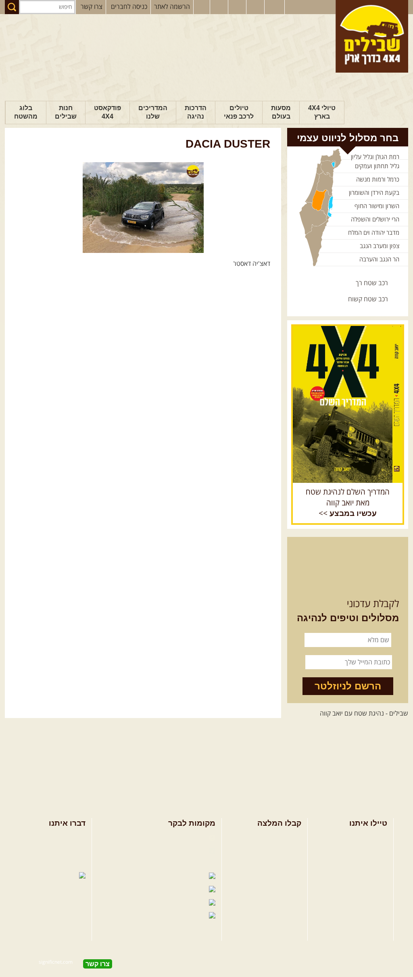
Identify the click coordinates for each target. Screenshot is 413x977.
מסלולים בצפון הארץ (274, 837)
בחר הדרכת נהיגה (363, 864)
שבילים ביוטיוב (187, 864)
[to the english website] (274, 6)
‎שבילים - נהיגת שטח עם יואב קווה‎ (364, 714)
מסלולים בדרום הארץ (274, 864)
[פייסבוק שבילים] (201, 7)
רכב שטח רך (372, 283)
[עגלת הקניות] (256, 7)
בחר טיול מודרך (367, 850)
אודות (78, 837)
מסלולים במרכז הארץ (274, 850)
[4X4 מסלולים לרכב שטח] (348, 404)
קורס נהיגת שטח (365, 877)
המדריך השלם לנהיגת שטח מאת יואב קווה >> (348, 503)
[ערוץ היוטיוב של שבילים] (238, 7)
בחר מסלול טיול (367, 837)
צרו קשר (91, 7)
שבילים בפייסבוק (184, 837)
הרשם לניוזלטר (348, 686)
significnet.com (56, 962)
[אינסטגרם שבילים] (220, 7)
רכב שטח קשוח (368, 299)
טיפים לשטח (285, 877)
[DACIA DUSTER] (143, 207)
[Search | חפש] (12, 7)
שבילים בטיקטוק (185, 924)
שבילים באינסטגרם (131, 903)
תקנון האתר (70, 864)
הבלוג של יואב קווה (131, 877)
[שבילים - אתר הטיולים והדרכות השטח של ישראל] (372, 36)
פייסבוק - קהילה (185, 850)
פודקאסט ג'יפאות (140, 890)
